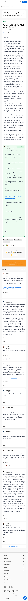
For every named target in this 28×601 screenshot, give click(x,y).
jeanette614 (8, 301)
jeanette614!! (14, 378)
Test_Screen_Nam (9, 471)
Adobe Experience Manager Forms (7, 6)
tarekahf (8, 146)
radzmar (7, 273)
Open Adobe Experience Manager (13, 15)
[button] (7, 30)
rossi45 (7, 32)
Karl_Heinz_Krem (9, 346)
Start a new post (12, 264)
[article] (14, 285)
